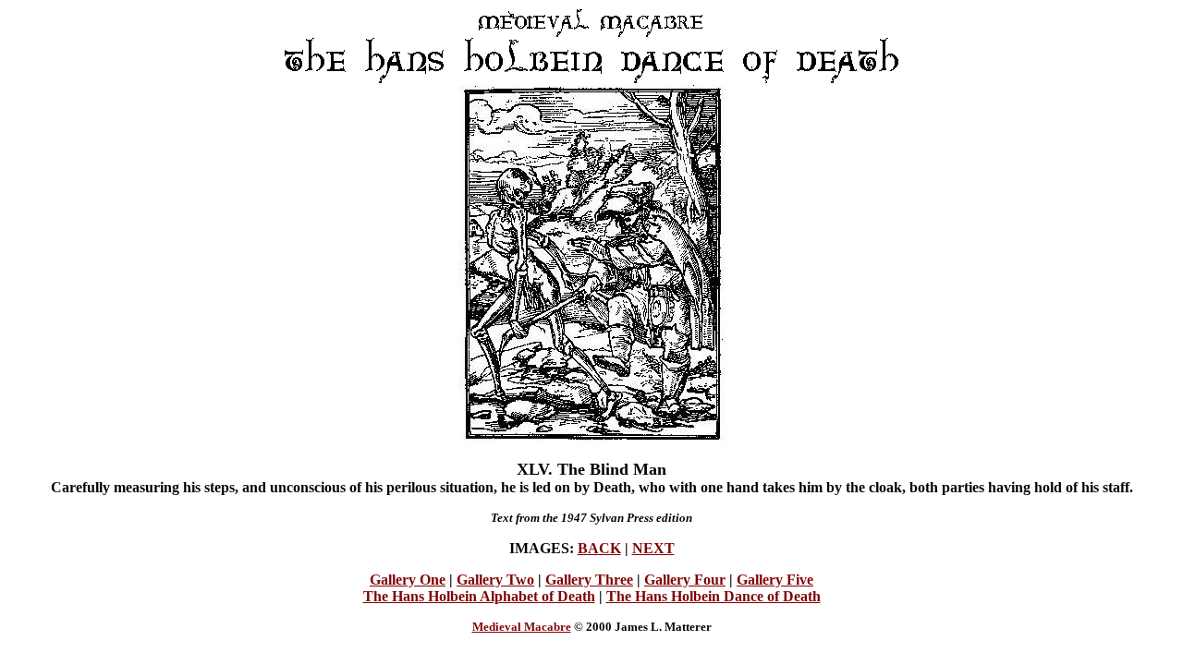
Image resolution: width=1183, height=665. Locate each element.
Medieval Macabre (521, 627)
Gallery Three (589, 579)
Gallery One (407, 579)
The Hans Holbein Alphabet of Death (479, 596)
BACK (599, 548)
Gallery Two (495, 579)
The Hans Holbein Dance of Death (713, 596)
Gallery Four (685, 579)
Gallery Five (775, 579)
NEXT (653, 548)
